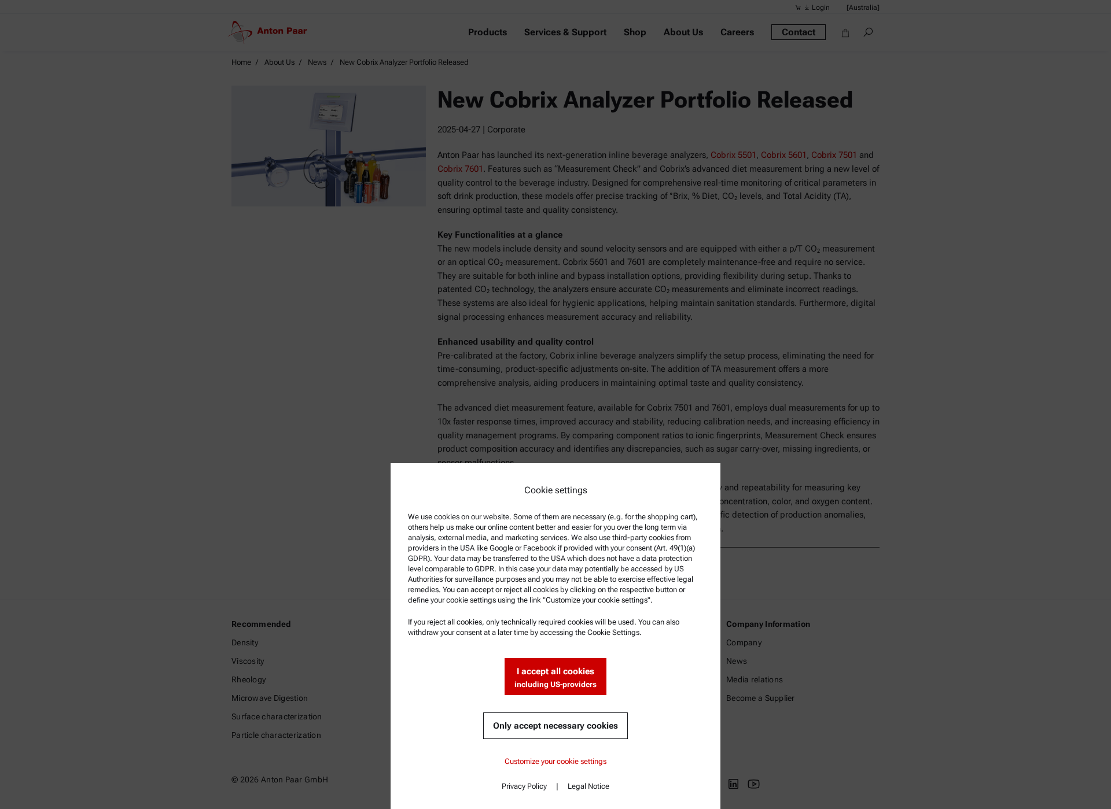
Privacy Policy (524, 786)
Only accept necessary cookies (555, 726)
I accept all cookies (555, 677)
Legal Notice (588, 786)
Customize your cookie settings (555, 761)
